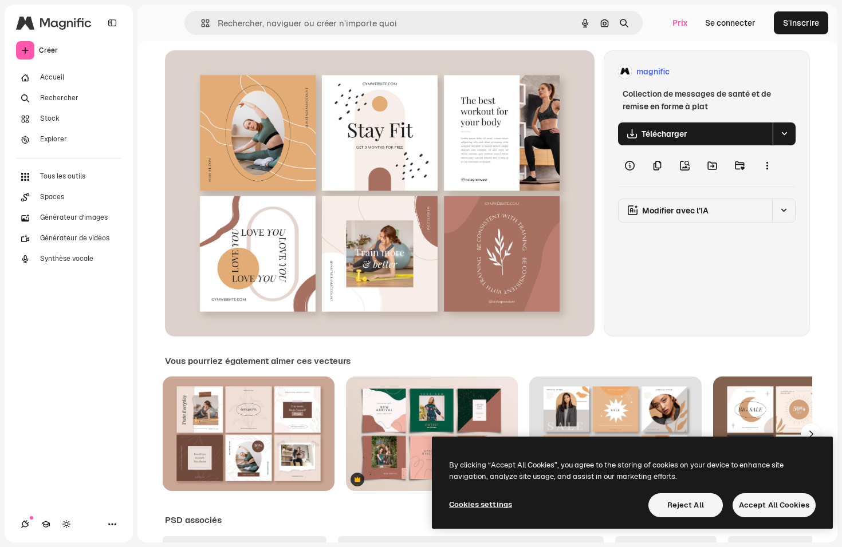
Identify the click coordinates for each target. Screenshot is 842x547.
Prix (680, 23)
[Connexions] (25, 524)
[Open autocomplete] (201, 23)
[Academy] (46, 524)
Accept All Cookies (774, 505)
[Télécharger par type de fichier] (784, 133)
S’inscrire (801, 23)
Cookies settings (480, 504)
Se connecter (730, 23)
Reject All (685, 505)
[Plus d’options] (767, 165)
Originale (240, 71)
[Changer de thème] (66, 524)
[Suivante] (811, 433)
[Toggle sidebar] (112, 23)
